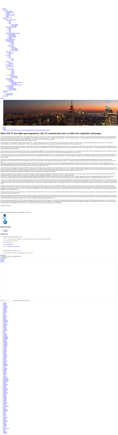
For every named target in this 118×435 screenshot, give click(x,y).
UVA (10, 57)
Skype (2, 260)
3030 (10, 28)
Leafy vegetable (14, 50)
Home (4, 8)
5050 (10, 29)
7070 (10, 30)
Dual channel (14, 76)
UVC (10, 56)
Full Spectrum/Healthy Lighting (13, 33)
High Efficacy (14, 25)
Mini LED (11, 87)
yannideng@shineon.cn (9, 244)
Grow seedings (14, 49)
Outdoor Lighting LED (11, 27)
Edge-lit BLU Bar (13, 89)
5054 (12, 60)
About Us (5, 9)
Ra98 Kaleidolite (12, 35)
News (4, 92)
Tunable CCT (12, 75)
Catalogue (5, 229)
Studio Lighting (12, 36)
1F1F (10, 32)
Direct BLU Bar (12, 88)
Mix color (11, 45)
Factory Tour (9, 17)
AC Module (11, 81)
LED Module (9, 78)
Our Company (9, 11)
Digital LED (8, 65)
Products (5, 18)
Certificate (5, 231)
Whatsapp (3, 261)
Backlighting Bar (9, 86)
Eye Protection (12, 34)
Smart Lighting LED (10, 39)
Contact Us (5, 95)
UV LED (8, 55)
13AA (12, 70)
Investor (7, 13)
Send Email (3, 258)
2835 (10, 23)
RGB (10, 54)
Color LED (8, 51)
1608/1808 (11, 66)
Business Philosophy (10, 14)
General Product (15, 24)
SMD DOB (14, 83)
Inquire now (3, 255)
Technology (5, 91)
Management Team (10, 12)
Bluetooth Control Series (16, 82)
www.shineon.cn (17, 246)
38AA (12, 73)
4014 (10, 22)
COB (7, 67)
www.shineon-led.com (10, 246)
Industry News (9, 94)
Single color (11, 41)
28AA (12, 72)
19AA (12, 71)
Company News (9, 93)
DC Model (11, 79)
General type (14, 48)
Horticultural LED (10, 40)
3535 (12, 44)
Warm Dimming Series (16, 84)
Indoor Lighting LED (10, 19)
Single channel (14, 77)
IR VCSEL (11, 63)
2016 (10, 20)
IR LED (8, 61)
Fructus (13, 46)
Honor (7, 16)
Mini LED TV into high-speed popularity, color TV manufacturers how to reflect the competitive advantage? (26, 130)
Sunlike (10, 38)
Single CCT (11, 68)
